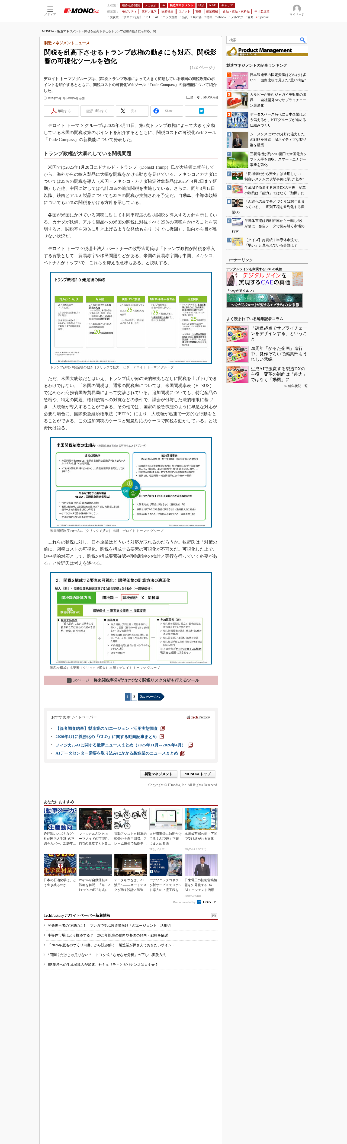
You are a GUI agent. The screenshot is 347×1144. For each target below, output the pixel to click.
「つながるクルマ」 (241, 291)
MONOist (48, 31)
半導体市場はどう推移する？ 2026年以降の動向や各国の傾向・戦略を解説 (108, 935)
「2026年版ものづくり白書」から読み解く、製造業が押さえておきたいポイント (111, 945)
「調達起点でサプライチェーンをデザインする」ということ (279, 333)
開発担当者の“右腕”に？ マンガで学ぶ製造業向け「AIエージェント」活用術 (109, 925)
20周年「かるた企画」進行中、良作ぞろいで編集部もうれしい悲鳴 (279, 354)
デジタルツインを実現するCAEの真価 (254, 269)
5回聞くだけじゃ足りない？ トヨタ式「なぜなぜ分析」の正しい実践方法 (107, 955)
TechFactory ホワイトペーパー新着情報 (77, 915)
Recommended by (185, 902)
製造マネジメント (69, 31)
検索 (303, 40)
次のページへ (150, 697)
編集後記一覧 (298, 386)
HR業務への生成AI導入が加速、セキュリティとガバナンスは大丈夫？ (103, 965)
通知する (101, 111)
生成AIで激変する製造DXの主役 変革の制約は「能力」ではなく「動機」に (279, 374)
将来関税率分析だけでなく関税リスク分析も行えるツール (133, 680)
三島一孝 (193, 97)
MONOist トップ (198, 774)
